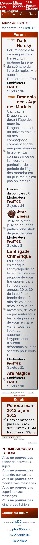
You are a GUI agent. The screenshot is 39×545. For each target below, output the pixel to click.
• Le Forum (31, 3)
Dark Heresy (24, 43)
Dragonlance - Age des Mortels (21, 102)
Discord (32, 8)
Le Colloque (20, 3)
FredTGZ (30, 28)
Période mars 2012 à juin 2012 (21, 410)
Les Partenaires (9, 9)
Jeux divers (23, 214)
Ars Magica (18, 373)
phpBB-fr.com (22, 529)
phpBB (17, 521)
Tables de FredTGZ (16, 23)
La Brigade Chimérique (19, 254)
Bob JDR (16, 9)
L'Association (11, 3)
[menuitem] (36, 14)
